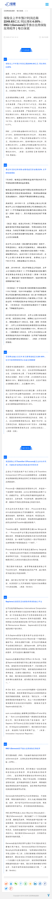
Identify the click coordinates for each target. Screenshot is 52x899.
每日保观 (20, 11)
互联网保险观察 (9, 11)
